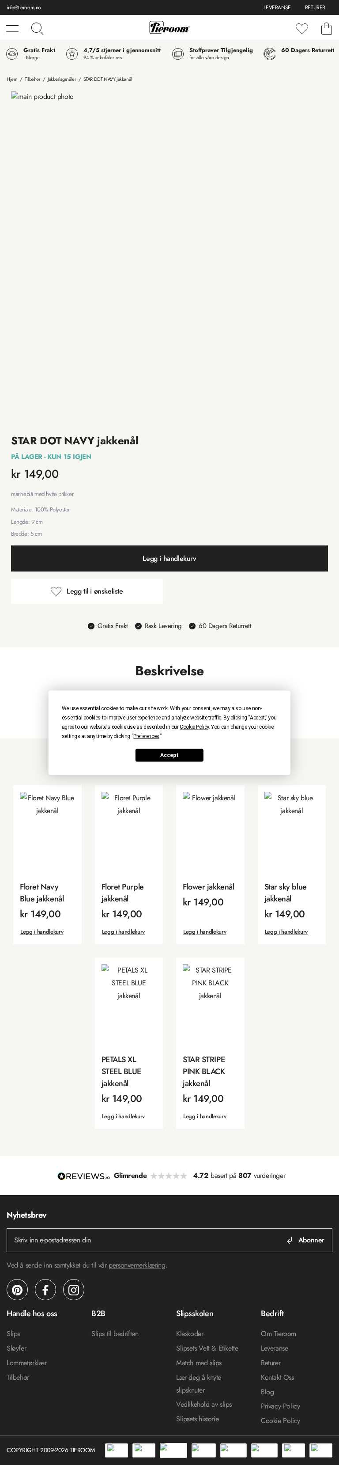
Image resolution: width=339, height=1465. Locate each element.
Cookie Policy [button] (194, 726)
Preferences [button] (146, 736)
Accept (169, 755)
